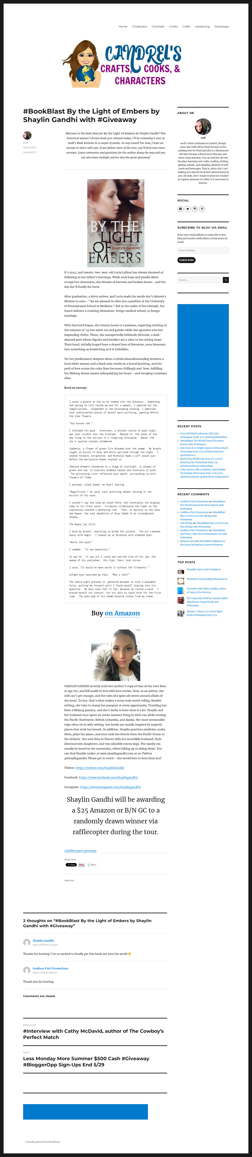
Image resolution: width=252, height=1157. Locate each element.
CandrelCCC (30, 152)
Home (123, 26)
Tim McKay (186, 523)
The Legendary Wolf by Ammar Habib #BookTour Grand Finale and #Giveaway (207, 602)
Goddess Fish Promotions (50, 968)
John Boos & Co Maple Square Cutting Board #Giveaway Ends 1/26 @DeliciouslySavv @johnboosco (204, 452)
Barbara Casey (187, 541)
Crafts (186, 26)
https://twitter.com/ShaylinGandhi (100, 768)
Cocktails (158, 26)
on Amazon (122, 613)
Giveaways (221, 26)
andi (25, 142)
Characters (139, 26)
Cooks (173, 26)
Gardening (202, 26)
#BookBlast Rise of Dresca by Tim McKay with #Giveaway (202, 516)
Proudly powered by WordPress (43, 1142)
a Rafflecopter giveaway (80, 850)
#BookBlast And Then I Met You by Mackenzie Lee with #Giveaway (203, 534)
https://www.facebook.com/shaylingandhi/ (108, 777)
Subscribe (186, 260)
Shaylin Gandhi (43, 940)
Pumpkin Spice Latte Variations (204, 569)
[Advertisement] (86, 1112)
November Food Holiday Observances (207, 579)
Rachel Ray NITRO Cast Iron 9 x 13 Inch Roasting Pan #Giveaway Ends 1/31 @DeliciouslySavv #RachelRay (201, 462)
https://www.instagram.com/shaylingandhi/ (110, 787)
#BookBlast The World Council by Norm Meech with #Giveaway (202, 505)
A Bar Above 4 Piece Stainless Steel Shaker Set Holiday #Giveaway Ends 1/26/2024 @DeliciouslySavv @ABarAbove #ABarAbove (204, 473)
